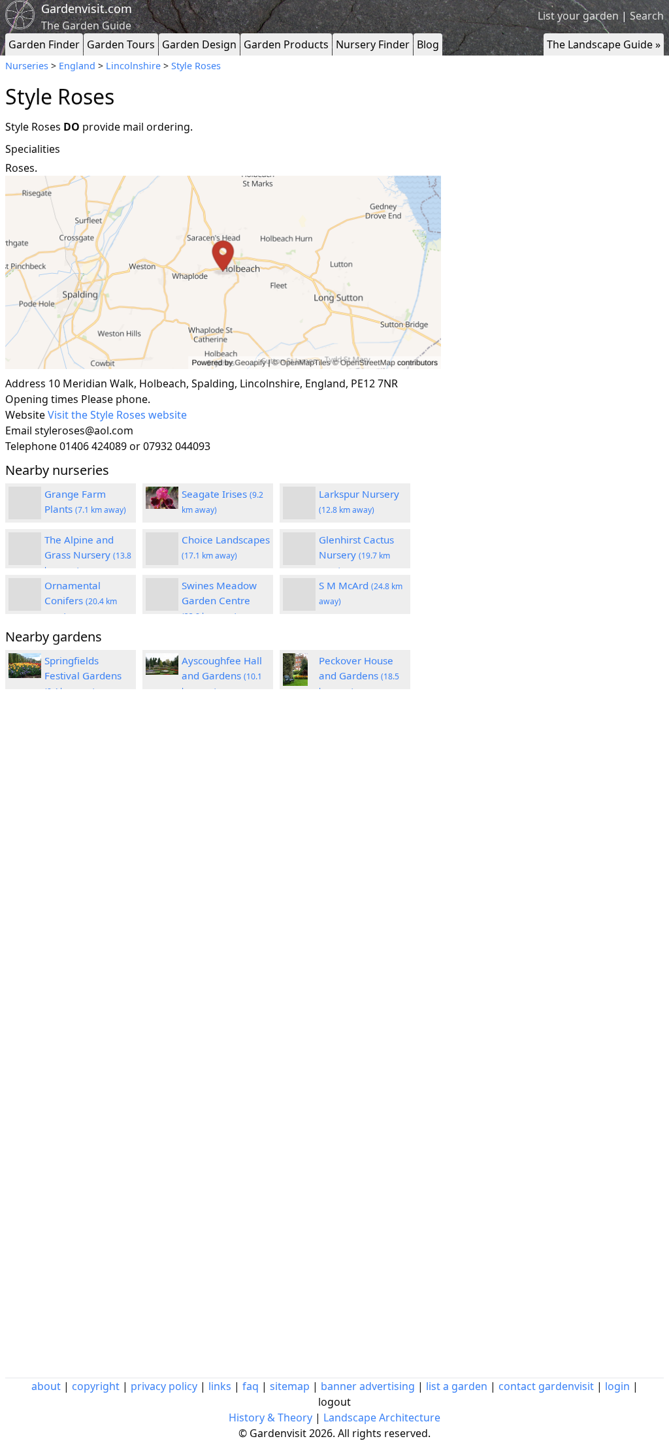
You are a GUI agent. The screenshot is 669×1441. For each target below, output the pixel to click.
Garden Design (199, 44)
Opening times (41, 399)
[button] (223, 273)
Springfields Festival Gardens (83, 675)
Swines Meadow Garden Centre (219, 600)
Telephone (31, 446)
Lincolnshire (133, 65)
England (77, 65)
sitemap (290, 1386)
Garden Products (286, 44)
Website (25, 415)
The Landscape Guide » (604, 44)
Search (647, 15)
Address (25, 383)
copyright (96, 1386)
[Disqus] (223, 874)
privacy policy (164, 1386)
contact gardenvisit (546, 1386)
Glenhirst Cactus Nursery (356, 554)
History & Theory (270, 1417)
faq (250, 1386)
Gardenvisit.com (86, 8)
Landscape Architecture (381, 1417)
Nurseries (26, 65)
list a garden (456, 1386)
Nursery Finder (373, 44)
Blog (428, 44)
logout (334, 1402)
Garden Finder (44, 44)
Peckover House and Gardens (359, 675)
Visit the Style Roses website (117, 415)
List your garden (578, 15)
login (617, 1386)
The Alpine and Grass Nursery (87, 554)
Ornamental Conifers (80, 600)
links (219, 1386)
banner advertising (368, 1386)
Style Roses (196, 65)
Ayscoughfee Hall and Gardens (222, 675)
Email (18, 430)
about (46, 1386)
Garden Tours (121, 44)
